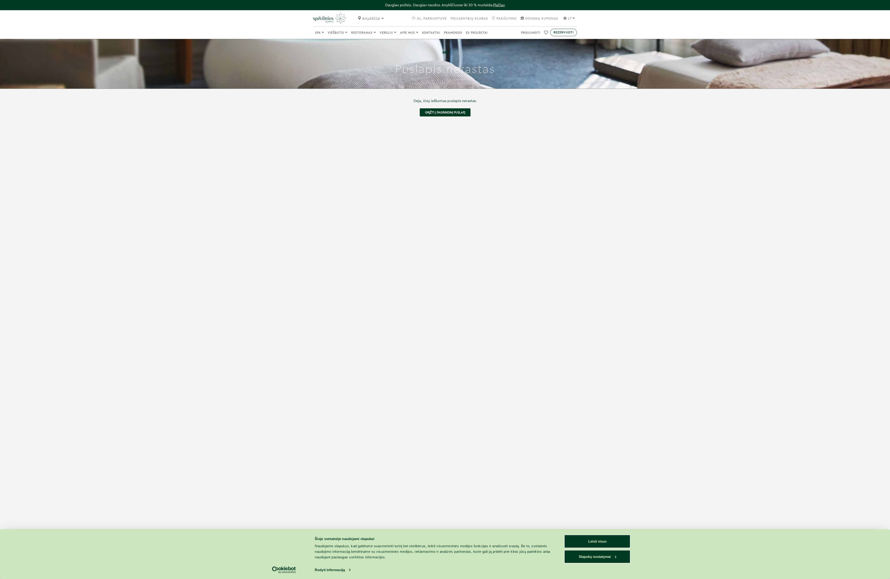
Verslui (387, 32)
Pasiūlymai (506, 18)
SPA (318, 32)
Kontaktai (431, 32)
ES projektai (477, 32)
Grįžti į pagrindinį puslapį (445, 112)
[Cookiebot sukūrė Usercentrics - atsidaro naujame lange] (284, 569)
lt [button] (570, 18)
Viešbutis (336, 32)
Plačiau (499, 5)
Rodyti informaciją (330, 570)
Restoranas (362, 32)
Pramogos (453, 32)
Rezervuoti (563, 32)
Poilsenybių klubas (469, 18)
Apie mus (408, 32)
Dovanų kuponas (541, 18)
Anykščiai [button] (371, 18)
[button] (546, 32)
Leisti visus (597, 541)
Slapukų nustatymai (595, 556)
